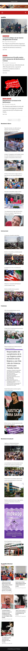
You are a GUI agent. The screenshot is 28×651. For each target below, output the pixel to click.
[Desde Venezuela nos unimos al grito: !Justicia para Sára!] (14, 405)
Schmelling (4, 591)
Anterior (9, 120)
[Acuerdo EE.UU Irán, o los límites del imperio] (14, 275)
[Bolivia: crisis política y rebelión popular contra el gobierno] (14, 259)
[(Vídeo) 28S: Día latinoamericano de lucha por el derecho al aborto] (14, 337)
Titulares (4, 575)
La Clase (4, 98)
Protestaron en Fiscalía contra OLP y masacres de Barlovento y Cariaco (14, 59)
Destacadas (4, 578)
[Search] (25, 12)
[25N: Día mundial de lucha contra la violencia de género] (14, 319)
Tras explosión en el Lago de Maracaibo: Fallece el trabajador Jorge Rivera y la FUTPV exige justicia (13, 213)
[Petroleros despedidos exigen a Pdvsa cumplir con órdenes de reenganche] (14, 201)
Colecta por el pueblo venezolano (11, 235)
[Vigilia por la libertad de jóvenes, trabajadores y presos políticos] (14, 452)
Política (9, 578)
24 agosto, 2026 (23, 587)
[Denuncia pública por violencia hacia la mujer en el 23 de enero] (14, 367)
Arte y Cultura (22, 605)
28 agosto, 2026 (10, 591)
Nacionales (5, 55)
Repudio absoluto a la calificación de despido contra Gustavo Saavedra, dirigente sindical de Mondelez (12, 129)
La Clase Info (6, 41)
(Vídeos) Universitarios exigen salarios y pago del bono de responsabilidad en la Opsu (13, 175)
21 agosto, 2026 (23, 616)
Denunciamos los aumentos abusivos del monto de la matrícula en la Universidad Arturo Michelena (13, 480)
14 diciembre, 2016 (12, 41)
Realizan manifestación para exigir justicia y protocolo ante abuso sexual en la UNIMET (13, 501)
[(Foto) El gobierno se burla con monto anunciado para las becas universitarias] (14, 549)
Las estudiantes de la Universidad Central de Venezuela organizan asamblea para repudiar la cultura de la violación (13, 464)
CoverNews (10, 648)
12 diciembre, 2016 (12, 62)
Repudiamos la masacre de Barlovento (12, 101)
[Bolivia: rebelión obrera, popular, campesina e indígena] (14, 296)
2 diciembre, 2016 (12, 104)
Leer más (5, 49)
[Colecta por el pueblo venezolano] (14, 242)
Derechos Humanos (5, 577)
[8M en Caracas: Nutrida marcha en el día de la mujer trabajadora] (14, 429)
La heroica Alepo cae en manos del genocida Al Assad (13, 38)
